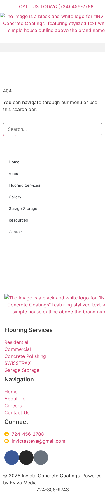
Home (14, 162)
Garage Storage (23, 208)
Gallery (15, 196)
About (14, 173)
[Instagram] (26, 457)
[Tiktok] (41, 457)
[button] (52, 47)
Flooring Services (24, 185)
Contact (16, 231)
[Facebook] (11, 457)
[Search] (9, 141)
